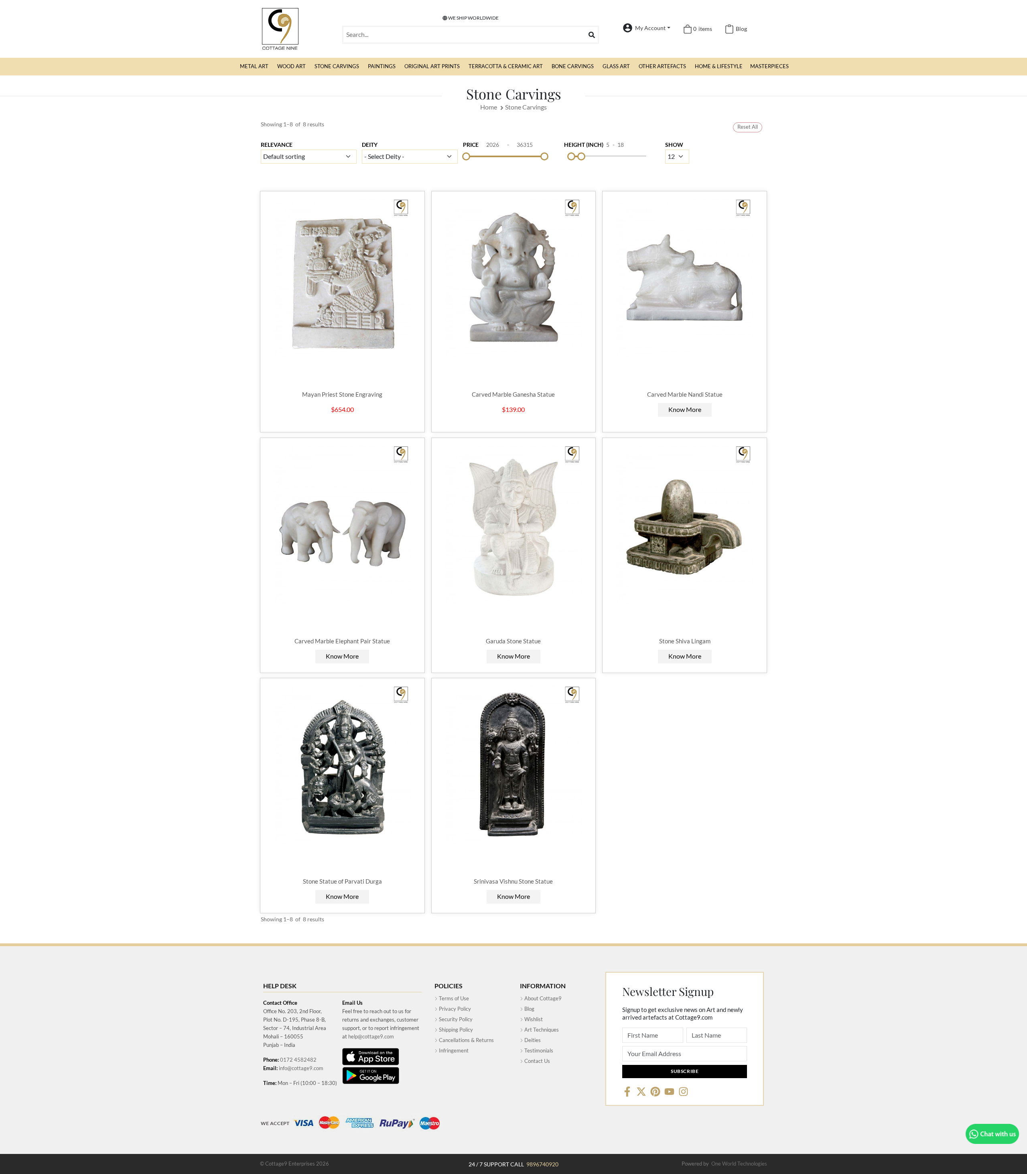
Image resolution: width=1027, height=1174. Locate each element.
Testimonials (538, 1050)
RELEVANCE (276, 144)
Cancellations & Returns (466, 1040)
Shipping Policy (455, 1029)
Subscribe (684, 1071)
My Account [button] (650, 27)
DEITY (370, 144)
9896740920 (542, 1164)
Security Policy (455, 1019)
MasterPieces (769, 66)
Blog (528, 1009)
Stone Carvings (526, 107)
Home (488, 107)
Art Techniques (541, 1029)
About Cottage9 (542, 998)
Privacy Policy (454, 1009)
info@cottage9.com (301, 1068)
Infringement (453, 1050)
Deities (532, 1040)
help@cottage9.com (371, 1036)
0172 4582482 (298, 1059)
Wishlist (533, 1019)
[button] (254, 66)
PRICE (471, 144)
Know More (684, 409)
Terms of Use (453, 998)
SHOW (674, 144)
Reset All (747, 127)
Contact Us (536, 1061)
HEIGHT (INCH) (583, 144)
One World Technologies (739, 1163)
